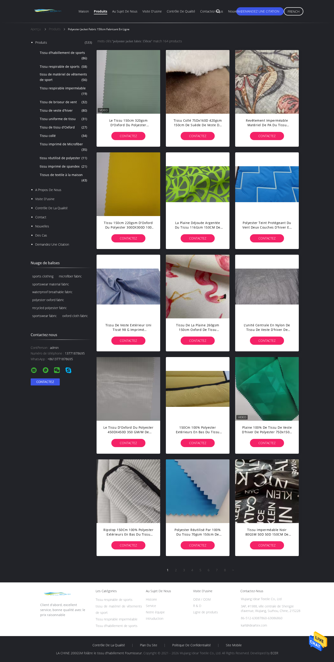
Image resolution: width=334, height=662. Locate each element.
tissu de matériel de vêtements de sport (63, 77)
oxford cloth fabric (75, 316)
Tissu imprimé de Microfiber (63, 147)
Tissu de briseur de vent (63, 102)
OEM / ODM (202, 599)
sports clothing (42, 276)
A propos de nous (48, 190)
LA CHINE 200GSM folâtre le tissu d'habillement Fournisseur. (99, 653)
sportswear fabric (44, 316)
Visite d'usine (152, 11)
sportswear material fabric (50, 284)
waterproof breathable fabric (52, 292)
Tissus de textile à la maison (63, 177)
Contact (40, 217)
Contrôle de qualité (181, 11)
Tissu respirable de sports (63, 66)
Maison (84, 11)
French (293, 11)
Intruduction (154, 618)
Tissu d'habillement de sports (63, 55)
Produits (100, 11)
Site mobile (234, 645)
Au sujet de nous (124, 11)
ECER (274, 653)
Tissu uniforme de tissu (63, 119)
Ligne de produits (205, 612)
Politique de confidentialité (191, 645)
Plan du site (148, 645)
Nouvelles (235, 11)
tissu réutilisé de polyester (63, 158)
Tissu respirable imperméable (63, 91)
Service (151, 606)
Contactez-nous (211, 11)
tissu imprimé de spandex (63, 166)
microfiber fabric (70, 276)
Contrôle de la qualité (51, 208)
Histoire (151, 599)
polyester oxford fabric (48, 300)
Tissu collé (63, 135)
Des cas (41, 235)
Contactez (128, 136)
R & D (197, 606)
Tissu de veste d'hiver (63, 110)
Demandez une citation (260, 11)
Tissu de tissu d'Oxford (63, 127)
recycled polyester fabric (49, 308)
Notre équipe (155, 612)
